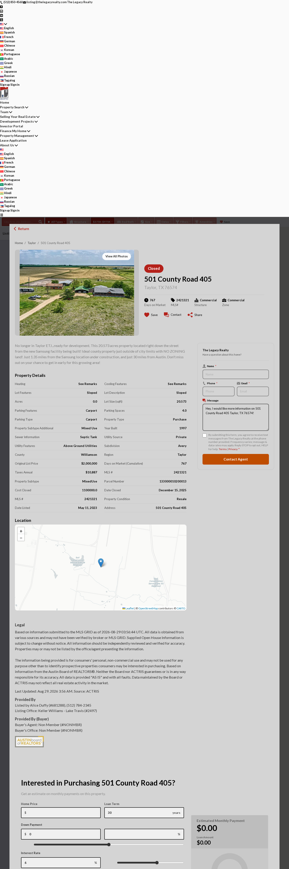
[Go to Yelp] (1, 19)
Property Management (17, 136)
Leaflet (129, 608)
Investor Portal (11, 126)
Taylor (32, 243)
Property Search (12, 107)
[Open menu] (1, 215)
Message (213, 400)
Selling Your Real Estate (18, 117)
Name (211, 366)
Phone (212, 383)
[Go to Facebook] (1, 6)
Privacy (232, 449)
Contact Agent (236, 459)
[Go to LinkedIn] (1, 15)
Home (19, 243)
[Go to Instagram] (1, 10)
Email (245, 383)
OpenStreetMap (148, 608)
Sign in (14, 84)
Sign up (5, 84)
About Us (7, 145)
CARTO (181, 608)
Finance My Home (13, 131)
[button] (101, 562)
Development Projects (17, 121)
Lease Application (13, 140)
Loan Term (111, 804)
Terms (223, 449)
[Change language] (3, 24)
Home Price (29, 804)
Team (4, 112)
